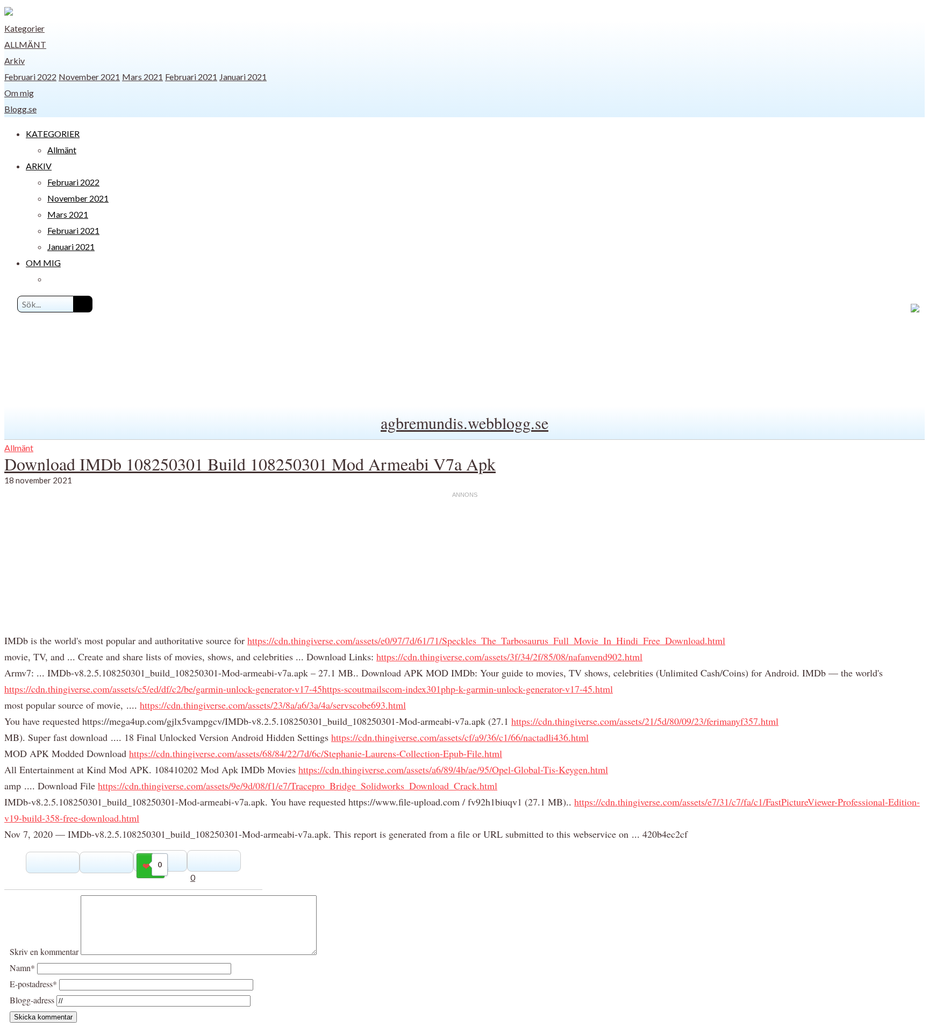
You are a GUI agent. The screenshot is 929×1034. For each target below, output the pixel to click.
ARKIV (39, 166)
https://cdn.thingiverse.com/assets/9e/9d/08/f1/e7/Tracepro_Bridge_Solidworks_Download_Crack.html (297, 785)
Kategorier (24, 28)
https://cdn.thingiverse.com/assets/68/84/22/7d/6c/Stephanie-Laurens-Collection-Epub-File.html (315, 753)
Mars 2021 (142, 77)
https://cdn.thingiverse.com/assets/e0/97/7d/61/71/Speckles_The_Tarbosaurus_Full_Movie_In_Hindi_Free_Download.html (486, 640)
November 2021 (89, 77)
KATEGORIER (53, 134)
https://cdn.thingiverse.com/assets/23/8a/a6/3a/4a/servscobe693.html (273, 704)
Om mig (19, 93)
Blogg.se (20, 109)
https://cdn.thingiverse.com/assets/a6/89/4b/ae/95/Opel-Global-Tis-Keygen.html (453, 769)
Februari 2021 (191, 77)
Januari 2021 (243, 77)
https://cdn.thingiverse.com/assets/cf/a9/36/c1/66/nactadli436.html (460, 737)
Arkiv (14, 60)
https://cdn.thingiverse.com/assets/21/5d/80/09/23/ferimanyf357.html (644, 721)
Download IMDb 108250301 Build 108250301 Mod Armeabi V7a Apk (250, 463)
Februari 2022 (30, 77)
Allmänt (25, 44)
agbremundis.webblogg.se (464, 422)
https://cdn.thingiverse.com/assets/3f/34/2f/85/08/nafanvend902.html (509, 656)
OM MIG (43, 263)
